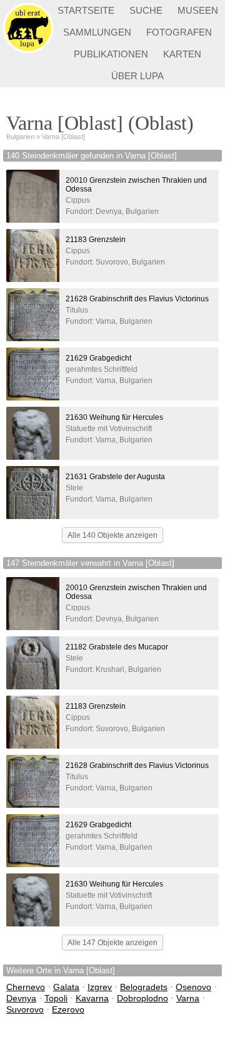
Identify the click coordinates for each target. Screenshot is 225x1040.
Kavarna (92, 998)
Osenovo (193, 987)
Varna (187, 998)
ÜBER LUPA (137, 75)
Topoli (56, 998)
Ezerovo (68, 1009)
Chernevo (25, 987)
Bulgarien (20, 136)
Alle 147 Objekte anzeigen (113, 942)
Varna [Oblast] (63, 136)
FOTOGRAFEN (179, 32)
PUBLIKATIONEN (111, 54)
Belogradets (144, 987)
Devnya (21, 998)
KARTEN (182, 54)
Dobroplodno (142, 998)
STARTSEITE (86, 10)
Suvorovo (25, 1009)
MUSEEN (198, 10)
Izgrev (100, 987)
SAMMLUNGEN (97, 32)
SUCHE (145, 10)
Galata (66, 987)
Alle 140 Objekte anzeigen (113, 535)
